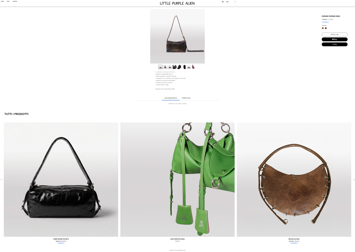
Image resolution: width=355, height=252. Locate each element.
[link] (171, 98)
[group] (177, 183)
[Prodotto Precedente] (1, 179)
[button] (231, 1)
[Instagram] (223, 2)
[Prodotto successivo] (354, 179)
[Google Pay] (335, 44)
